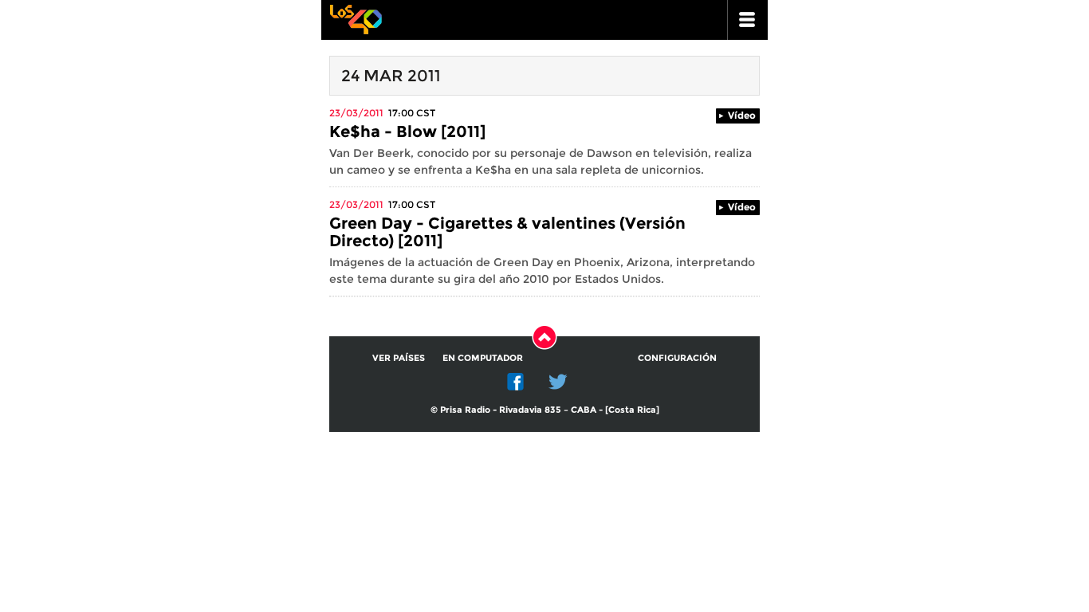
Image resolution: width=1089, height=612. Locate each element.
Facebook (516, 382)
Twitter (558, 382)
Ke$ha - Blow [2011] (407, 131)
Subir (544, 337)
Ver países (398, 357)
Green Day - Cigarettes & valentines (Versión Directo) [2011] (507, 231)
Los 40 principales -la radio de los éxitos (355, 18)
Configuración (677, 357)
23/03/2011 (356, 113)
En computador (482, 357)
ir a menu (748, 20)
